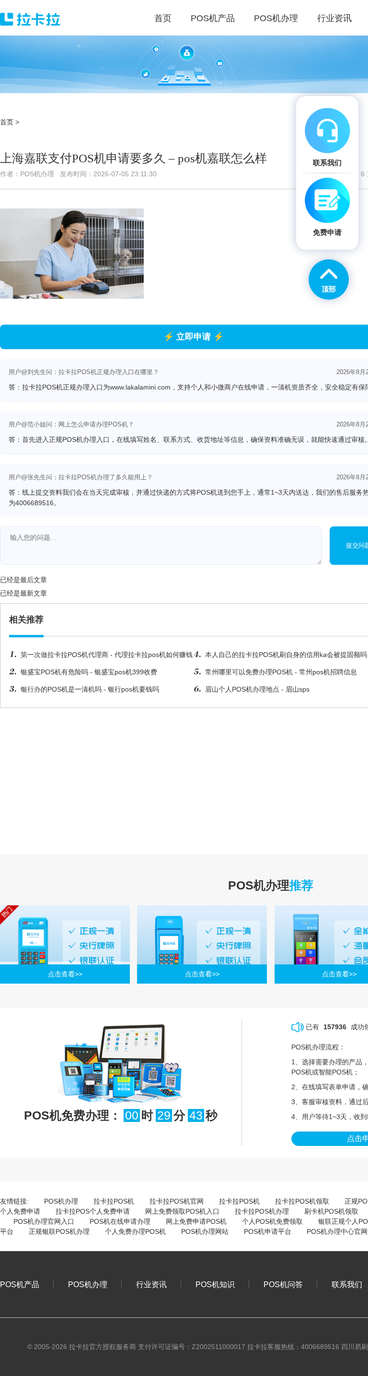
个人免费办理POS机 (135, 1231)
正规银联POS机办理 (59, 1231)
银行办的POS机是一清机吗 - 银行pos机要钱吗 (90, 689)
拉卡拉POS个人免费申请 (93, 1211)
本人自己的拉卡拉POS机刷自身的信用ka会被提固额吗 (286, 654)
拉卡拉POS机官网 (177, 1201)
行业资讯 (151, 1284)
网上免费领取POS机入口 (182, 1211)
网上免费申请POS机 (196, 1221)
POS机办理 (61, 1201)
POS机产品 (19, 1284)
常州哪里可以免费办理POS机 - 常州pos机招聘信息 (281, 672)
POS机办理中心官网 (337, 1231)
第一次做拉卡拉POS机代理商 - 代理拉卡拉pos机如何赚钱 (107, 654)
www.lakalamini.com (140, 387)
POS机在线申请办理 (120, 1221)
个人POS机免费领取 (272, 1221)
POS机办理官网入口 (43, 1221)
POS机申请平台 (267, 1231)
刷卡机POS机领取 (331, 1211)
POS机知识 (215, 1284)
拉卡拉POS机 (113, 1201)
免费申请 (327, 232)
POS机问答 (283, 1284)
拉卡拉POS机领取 (302, 1201)
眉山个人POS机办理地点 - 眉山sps (257, 689)
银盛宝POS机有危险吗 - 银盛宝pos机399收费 (89, 672)
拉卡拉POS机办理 (262, 1211)
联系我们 (347, 1284)
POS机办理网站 (205, 1231)
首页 (6, 122)
